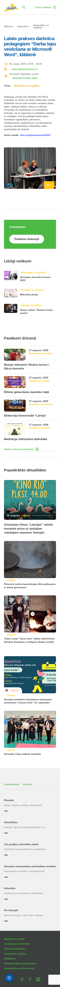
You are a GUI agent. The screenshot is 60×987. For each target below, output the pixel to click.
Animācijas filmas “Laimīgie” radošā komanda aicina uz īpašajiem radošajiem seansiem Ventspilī (28, 528)
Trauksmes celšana (15, 953)
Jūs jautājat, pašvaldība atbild (21, 844)
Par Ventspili (11, 910)
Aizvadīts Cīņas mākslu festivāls (22, 754)
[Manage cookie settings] (9, 978)
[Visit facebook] (30, 979)
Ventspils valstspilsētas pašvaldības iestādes (30, 866)
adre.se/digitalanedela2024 (35, 135)
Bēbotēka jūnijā (29, 294)
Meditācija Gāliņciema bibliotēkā (25, 439)
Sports (11, 750)
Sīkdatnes (10, 958)
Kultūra (11, 634)
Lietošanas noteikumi (17, 943)
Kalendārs (10, 888)
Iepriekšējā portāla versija (19, 968)
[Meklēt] (23, 7)
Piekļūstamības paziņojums (20, 963)
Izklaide (25, 515)
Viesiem (27, 784)
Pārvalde (9, 800)
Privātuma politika (14, 948)
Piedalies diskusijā (26, 239)
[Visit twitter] (22, 979)
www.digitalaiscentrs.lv (24, 69)
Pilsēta (11, 580)
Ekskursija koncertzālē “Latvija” (25, 415)
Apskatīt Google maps (25, 78)
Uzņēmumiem (11, 784)
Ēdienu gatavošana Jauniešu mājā (26, 392)
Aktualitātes (11, 822)
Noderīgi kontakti (14, 939)
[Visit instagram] (38, 979)
